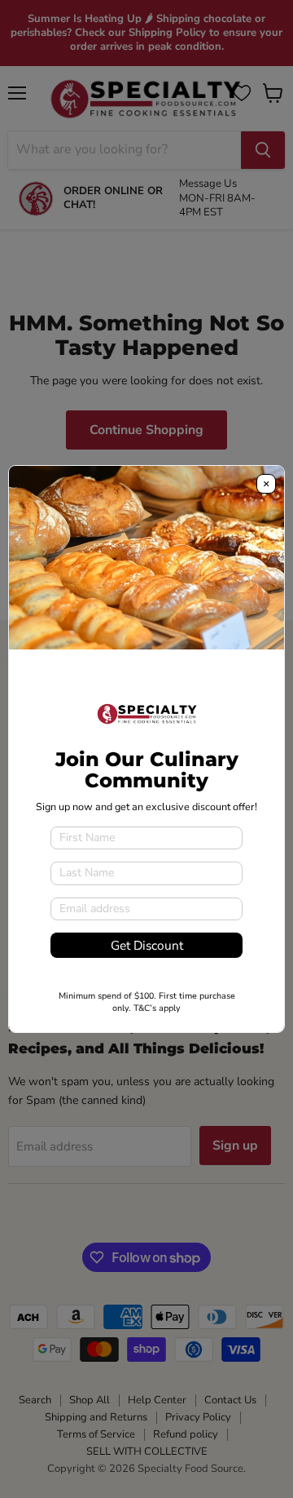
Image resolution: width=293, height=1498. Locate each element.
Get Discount (147, 945)
